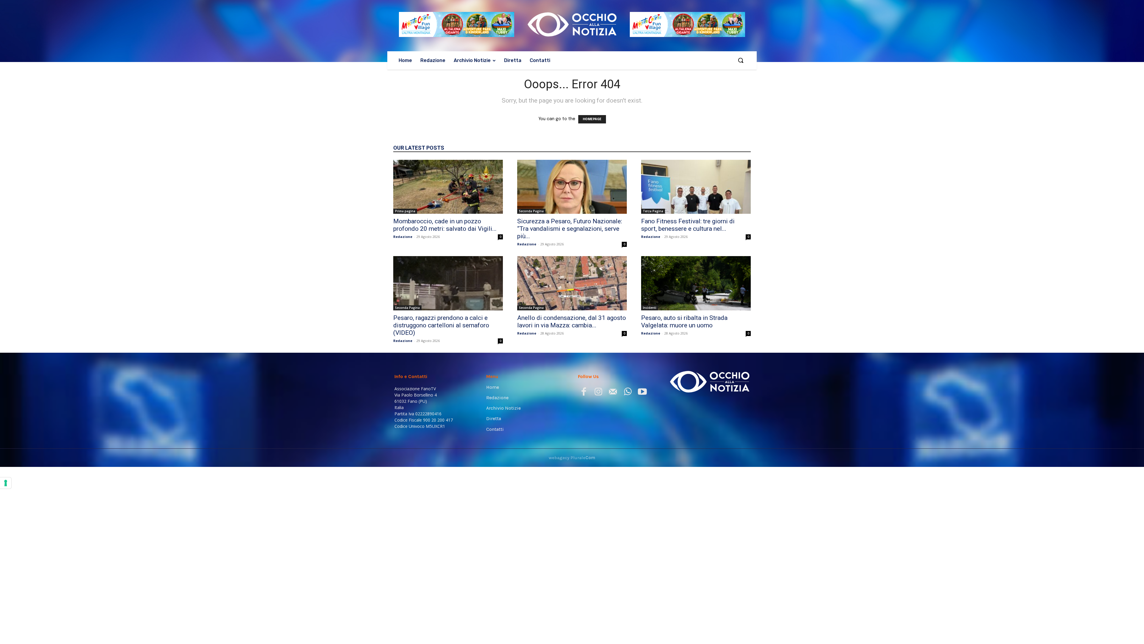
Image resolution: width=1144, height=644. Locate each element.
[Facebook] (584, 393)
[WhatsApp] (627, 393)
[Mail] (613, 393)
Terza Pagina (653, 211)
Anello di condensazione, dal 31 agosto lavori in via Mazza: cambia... (571, 321)
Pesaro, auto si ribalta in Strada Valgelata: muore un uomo (684, 321)
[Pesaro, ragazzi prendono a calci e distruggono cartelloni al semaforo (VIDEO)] (448, 283)
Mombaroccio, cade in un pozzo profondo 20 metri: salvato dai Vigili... (445, 225)
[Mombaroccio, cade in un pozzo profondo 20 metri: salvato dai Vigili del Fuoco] (448, 187)
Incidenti (649, 308)
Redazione (402, 236)
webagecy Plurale (572, 457)
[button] (741, 60)
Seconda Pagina (531, 211)
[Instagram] (598, 393)
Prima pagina (405, 211)
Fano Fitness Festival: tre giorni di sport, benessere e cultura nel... (688, 225)
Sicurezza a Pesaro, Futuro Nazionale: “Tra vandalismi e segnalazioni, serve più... (569, 229)
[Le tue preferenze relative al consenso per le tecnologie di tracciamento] (5, 483)
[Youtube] (642, 393)
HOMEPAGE (592, 119)
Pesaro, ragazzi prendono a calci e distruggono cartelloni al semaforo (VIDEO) (441, 325)
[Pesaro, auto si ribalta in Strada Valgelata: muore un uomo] (696, 283)
